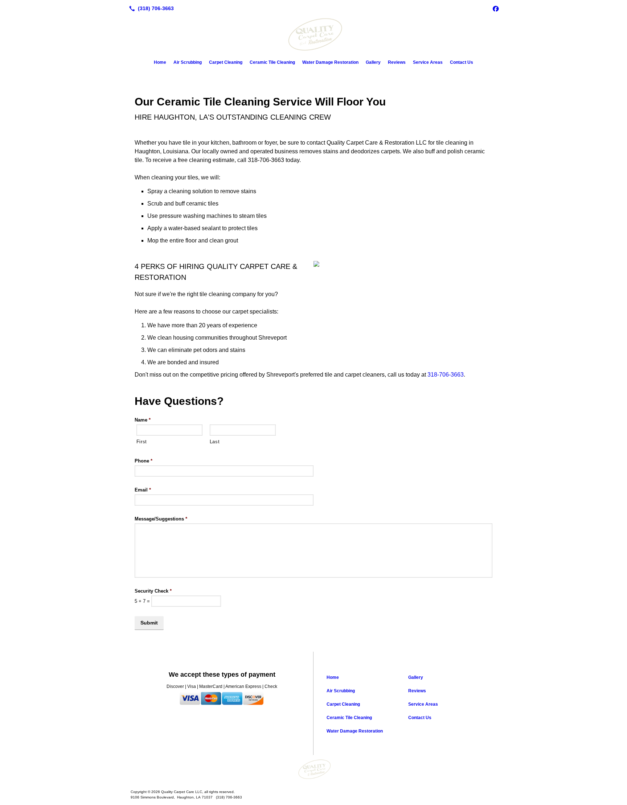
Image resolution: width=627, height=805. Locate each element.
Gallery (373, 62)
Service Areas (428, 62)
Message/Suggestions (161, 518)
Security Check (153, 591)
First (141, 441)
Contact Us (461, 62)
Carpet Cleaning (225, 62)
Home (160, 62)
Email (143, 489)
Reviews (397, 62)
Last (215, 441)
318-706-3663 (445, 375)
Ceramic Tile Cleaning (272, 62)
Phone (143, 460)
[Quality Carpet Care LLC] (313, 769)
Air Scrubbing (187, 62)
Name (143, 420)
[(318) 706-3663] (150, 8)
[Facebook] (496, 8)
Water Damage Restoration (330, 62)
